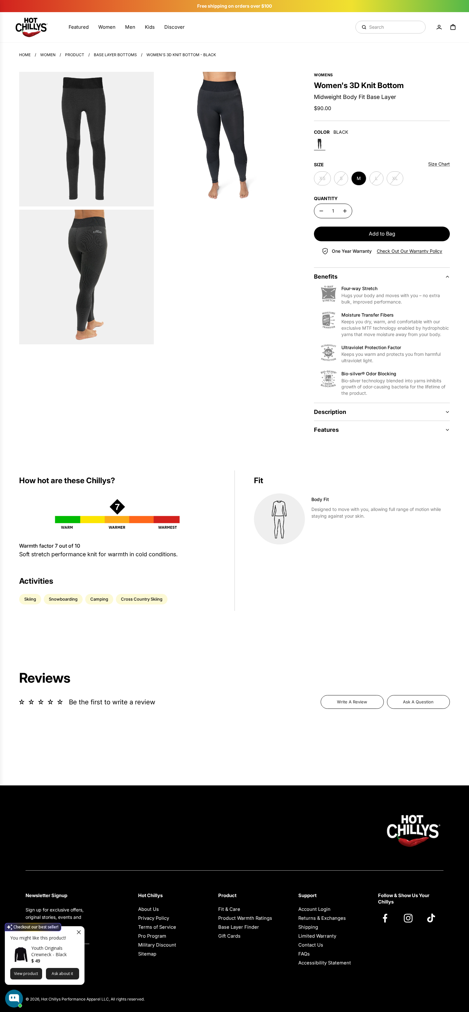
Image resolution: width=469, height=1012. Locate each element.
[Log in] (439, 27)
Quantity (326, 198)
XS (322, 178)
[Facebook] (388, 918)
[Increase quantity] (345, 211)
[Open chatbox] (14, 999)
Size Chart (439, 164)
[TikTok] (434, 918)
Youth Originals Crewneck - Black (49, 951)
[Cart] (453, 27)
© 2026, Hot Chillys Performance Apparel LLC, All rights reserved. (85, 999)
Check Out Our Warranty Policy (409, 251)
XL (395, 178)
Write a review (352, 701)
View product (26, 973)
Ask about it (62, 973)
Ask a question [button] (418, 701)
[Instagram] (411, 918)
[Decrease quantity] (321, 211)
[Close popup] (78, 932)
